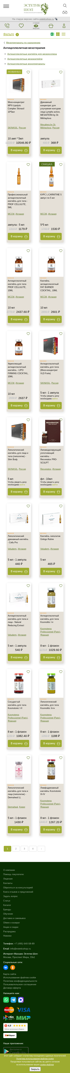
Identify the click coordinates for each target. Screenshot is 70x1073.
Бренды (7, 909)
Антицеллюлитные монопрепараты (26, 63)
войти (55, 399)
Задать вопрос (10, 896)
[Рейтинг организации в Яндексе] (15, 1027)
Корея (22, 807)
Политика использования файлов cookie (35, 1059)
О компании (9, 870)
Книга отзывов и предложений (18, 892)
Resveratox (45, 469)
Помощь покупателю (13, 874)
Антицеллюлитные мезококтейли (24, 59)
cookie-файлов (47, 1064)
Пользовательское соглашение (19, 984)
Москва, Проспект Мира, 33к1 (19, 957)
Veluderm (12, 549)
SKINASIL (13, 128)
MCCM (11, 214)
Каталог (7, 905)
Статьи (6, 900)
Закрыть (35, 1069)
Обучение (8, 914)
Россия (22, 128)
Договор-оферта (12, 987)
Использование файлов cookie (19, 977)
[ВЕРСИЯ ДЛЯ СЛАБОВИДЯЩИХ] (65, 12)
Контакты (7, 883)
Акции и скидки (10, 927)
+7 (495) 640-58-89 (24, 943)
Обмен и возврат (11, 922)
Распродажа (9, 931)
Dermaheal (13, 807)
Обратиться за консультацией (18, 887)
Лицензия (8, 879)
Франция (44, 635)
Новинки (7, 936)
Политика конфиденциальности (20, 981)
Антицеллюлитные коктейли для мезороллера (32, 54)
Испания (20, 214)
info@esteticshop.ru (20, 948)
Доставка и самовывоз (14, 918)
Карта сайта (9, 974)
